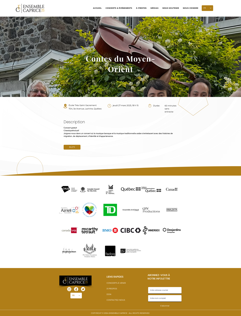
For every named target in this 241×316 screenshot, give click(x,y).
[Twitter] (83, 289)
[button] (119, 8)
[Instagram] (69, 289)
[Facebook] (76, 289)
